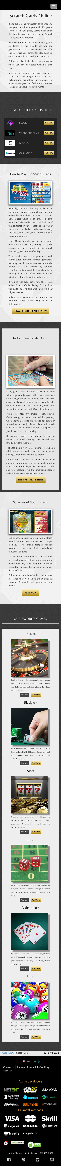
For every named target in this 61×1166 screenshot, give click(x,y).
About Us (7, 1070)
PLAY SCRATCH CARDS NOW (31, 310)
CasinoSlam (8, 1052)
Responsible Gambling (38, 1067)
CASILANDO (25, 153)
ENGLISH (31, 1061)
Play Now (36, 695)
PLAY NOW (30, 592)
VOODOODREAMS (29, 133)
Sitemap (21, 1067)
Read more (24, 695)
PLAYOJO (23, 123)
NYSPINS (24, 143)
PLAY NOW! (49, 123)
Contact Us (8, 1067)
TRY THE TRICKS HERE (30, 479)
